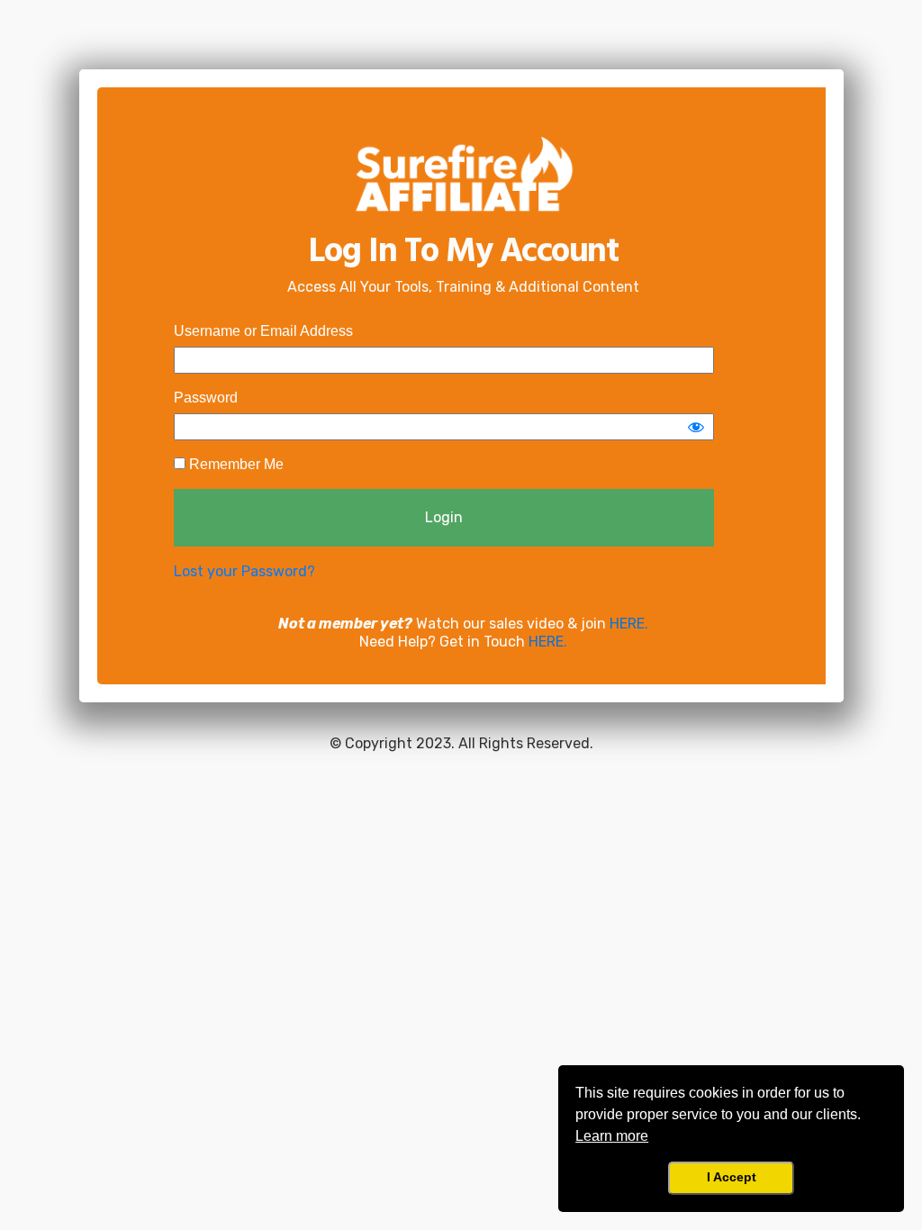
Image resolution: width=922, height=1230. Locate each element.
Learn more (611, 1136)
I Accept (731, 1177)
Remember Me (234, 464)
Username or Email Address (263, 331)
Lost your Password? (244, 571)
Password (206, 397)
